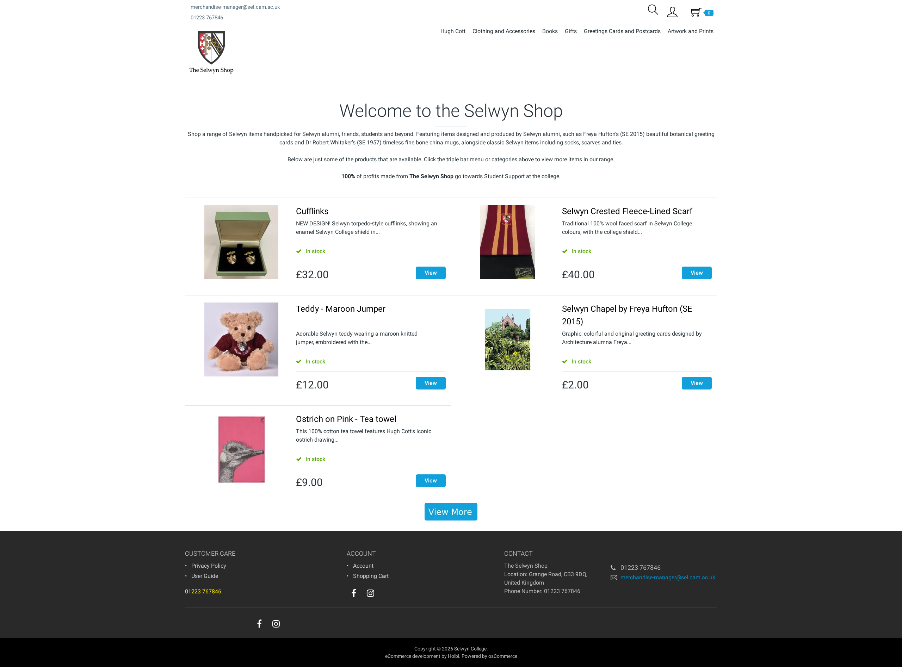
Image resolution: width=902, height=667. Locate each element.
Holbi (453, 656)
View (431, 272)
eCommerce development (412, 656)
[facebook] (353, 593)
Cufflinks (312, 211)
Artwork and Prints (690, 31)
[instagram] (370, 593)
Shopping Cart (371, 576)
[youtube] (385, 594)
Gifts (571, 31)
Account (363, 565)
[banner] (451, 511)
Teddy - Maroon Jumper (340, 309)
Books (550, 31)
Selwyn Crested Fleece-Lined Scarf (627, 211)
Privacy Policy (208, 565)
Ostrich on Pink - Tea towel (346, 419)
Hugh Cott (452, 31)
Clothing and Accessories (503, 31)
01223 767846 (207, 17)
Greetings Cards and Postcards (622, 31)
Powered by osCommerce (489, 656)
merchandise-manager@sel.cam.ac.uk (235, 7)
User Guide (204, 576)
